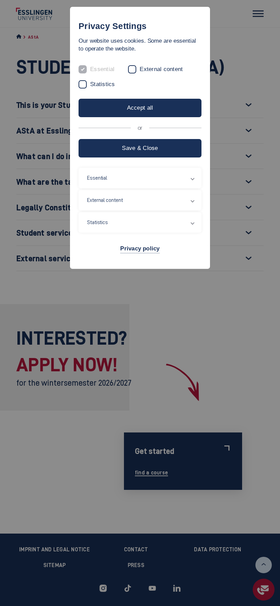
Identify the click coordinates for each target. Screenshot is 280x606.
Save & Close (140, 148)
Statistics (102, 84)
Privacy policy (139, 248)
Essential (102, 69)
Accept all (140, 108)
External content (161, 69)
